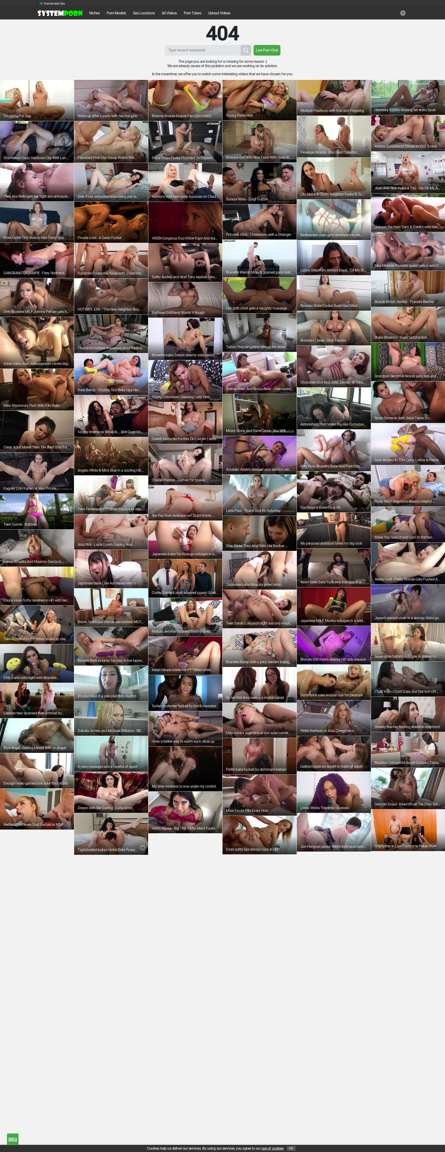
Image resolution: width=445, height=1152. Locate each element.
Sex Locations (144, 13)
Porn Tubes (192, 13)
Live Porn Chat (267, 50)
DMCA (12, 1139)
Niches (94, 13)
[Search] (246, 50)
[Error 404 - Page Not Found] (60, 13)
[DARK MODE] (403, 13)
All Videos (169, 13)
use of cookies (272, 1148)
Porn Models (116, 13)
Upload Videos (219, 13)
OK (291, 1148)
